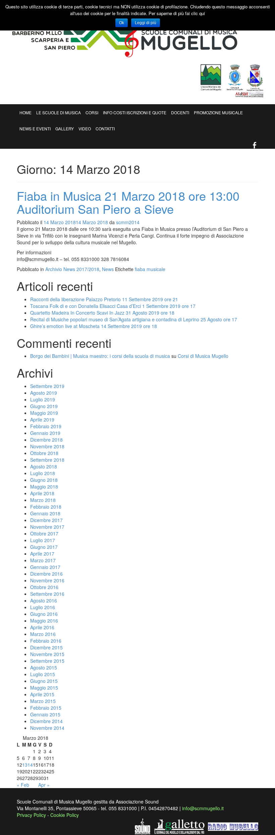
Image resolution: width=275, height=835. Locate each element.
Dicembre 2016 (46, 573)
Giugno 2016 (44, 614)
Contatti (105, 128)
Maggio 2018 (44, 486)
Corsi (92, 112)
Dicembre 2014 (46, 721)
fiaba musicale (150, 269)
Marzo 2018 (43, 500)
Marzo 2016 (43, 634)
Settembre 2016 (47, 593)
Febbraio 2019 (45, 426)
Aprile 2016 (42, 627)
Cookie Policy (64, 815)
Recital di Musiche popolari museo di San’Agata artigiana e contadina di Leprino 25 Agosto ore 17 (133, 319)
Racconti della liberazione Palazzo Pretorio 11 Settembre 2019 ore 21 (104, 299)
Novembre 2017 (47, 526)
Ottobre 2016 (44, 587)
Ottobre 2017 (44, 533)
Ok (121, 22)
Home (25, 112)
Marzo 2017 (43, 560)
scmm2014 (128, 222)
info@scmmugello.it (203, 808)
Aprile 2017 (42, 553)
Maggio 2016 (44, 620)
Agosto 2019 (43, 392)
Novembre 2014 (47, 727)
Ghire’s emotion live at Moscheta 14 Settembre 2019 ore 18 (93, 326)
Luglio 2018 (42, 473)
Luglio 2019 (42, 399)
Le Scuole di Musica (58, 112)
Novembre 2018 (47, 446)
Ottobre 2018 (44, 453)
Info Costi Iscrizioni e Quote (134, 112)
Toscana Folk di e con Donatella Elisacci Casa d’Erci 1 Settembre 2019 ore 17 (113, 306)
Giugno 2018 (44, 479)
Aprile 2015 (42, 694)
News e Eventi (35, 128)
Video (84, 128)
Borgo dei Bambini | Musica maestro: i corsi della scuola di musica (100, 355)
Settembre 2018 (47, 459)
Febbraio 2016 (45, 640)
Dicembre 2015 (46, 647)
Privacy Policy (31, 815)
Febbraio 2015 (45, 707)
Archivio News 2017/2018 (72, 269)
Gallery (64, 128)
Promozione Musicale (218, 112)
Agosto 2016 (43, 600)
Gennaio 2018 (45, 513)
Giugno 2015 (44, 681)
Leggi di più (145, 22)
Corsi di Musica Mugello (203, 355)
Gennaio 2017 (45, 567)
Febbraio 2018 (45, 506)
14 (30, 764)
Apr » (44, 784)
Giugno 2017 (44, 546)
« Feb (23, 784)
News (108, 269)
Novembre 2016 (47, 580)
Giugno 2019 (44, 406)
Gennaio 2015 (45, 714)
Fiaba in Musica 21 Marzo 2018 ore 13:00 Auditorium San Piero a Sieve (128, 202)
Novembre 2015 (47, 654)
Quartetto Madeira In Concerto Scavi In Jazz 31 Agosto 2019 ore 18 (102, 312)
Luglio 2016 (42, 607)
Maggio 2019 (44, 412)
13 (25, 764)
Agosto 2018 (43, 466)
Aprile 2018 (42, 493)
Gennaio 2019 (45, 433)
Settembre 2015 (47, 660)
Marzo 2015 (43, 701)
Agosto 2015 (43, 667)
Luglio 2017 (42, 540)
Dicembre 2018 (46, 439)
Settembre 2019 (47, 386)
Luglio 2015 (42, 674)
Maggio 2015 (44, 687)
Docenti (180, 112)
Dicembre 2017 (46, 520)
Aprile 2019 (42, 419)
